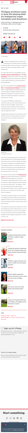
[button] (5, 37)
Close (25, 425)
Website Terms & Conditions (18, 430)
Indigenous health (5, 315)
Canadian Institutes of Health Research (10, 74)
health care (13, 315)
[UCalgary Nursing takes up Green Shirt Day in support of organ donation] (4, 237)
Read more (10, 241)
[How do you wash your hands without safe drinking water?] (4, 289)
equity (13, 317)
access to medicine (20, 317)
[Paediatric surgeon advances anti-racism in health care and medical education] (4, 263)
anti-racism (3, 319)
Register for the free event (7, 220)
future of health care (6, 317)
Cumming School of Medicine (13, 88)
